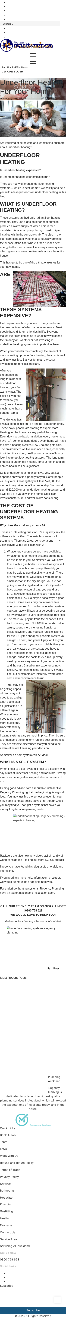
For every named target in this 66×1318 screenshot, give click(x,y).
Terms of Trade (10, 1169)
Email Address (10, 1292)
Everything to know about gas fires (21, 1091)
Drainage (6, 1225)
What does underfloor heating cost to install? (27, 1019)
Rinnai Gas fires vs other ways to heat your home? (30, 1037)
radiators (49, 772)
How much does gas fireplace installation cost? (28, 1073)
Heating (5, 1218)
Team (3, 1142)
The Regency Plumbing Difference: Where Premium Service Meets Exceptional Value (30, 999)
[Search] (63, 23)
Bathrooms (7, 1190)
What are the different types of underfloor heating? (30, 1055)
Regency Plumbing (52, 888)
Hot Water (7, 1197)
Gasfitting (6, 1211)
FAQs (3, 1149)
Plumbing (6, 1204)
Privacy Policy (9, 1177)
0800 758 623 (9, 1259)
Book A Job (8, 1135)
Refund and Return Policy (17, 1162)
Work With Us (9, 1155)
